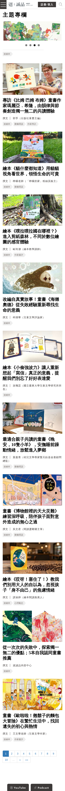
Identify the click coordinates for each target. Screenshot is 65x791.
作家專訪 (31, 124)
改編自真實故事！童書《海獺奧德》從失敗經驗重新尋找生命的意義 (31, 304)
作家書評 (18, 255)
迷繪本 (7, 54)
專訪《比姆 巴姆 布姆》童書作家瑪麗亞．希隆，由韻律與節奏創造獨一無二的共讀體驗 (32, 105)
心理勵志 (18, 603)
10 (6, 759)
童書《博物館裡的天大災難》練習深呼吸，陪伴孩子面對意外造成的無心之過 (31, 516)
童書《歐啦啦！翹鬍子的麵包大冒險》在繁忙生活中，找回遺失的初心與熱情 (31, 721)
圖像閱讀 (18, 124)
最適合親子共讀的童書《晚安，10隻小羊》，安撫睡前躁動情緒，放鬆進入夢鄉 (31, 444)
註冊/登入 (47, 4)
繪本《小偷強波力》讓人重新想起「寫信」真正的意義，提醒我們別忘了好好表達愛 (31, 373)
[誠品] (21, 4)
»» (26, 759)
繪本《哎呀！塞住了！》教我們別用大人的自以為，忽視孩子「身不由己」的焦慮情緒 (31, 584)
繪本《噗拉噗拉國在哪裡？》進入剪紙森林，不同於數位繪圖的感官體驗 (31, 236)
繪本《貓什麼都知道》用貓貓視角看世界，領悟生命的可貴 (31, 171)
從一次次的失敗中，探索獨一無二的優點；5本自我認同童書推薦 (32, 652)
